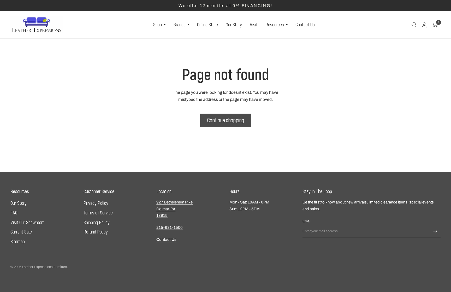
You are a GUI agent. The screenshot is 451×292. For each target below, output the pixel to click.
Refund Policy (96, 232)
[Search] (414, 24)
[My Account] (424, 24)
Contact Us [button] (166, 239)
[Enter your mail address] (435, 231)
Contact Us (305, 25)
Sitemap (17, 241)
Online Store (207, 25)
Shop (157, 25)
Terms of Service (98, 213)
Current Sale (21, 232)
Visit (254, 25)
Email (306, 221)
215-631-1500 (169, 227)
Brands (179, 25)
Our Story (234, 25)
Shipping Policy (97, 222)
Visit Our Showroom (27, 222)
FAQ (13, 213)
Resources (274, 25)
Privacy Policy (96, 203)
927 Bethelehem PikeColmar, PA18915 (174, 209)
